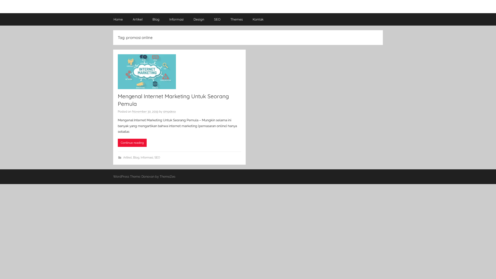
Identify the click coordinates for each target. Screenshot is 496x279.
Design (199, 19)
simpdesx (169, 111)
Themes (236, 19)
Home (118, 19)
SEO (217, 19)
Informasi (176, 19)
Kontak (258, 19)
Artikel (138, 19)
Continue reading (132, 143)
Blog (155, 19)
